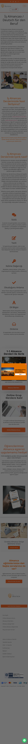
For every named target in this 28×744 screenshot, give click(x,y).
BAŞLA (20, 374)
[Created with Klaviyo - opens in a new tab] (14, 380)
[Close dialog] (26, 364)
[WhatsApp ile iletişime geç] (24, 740)
